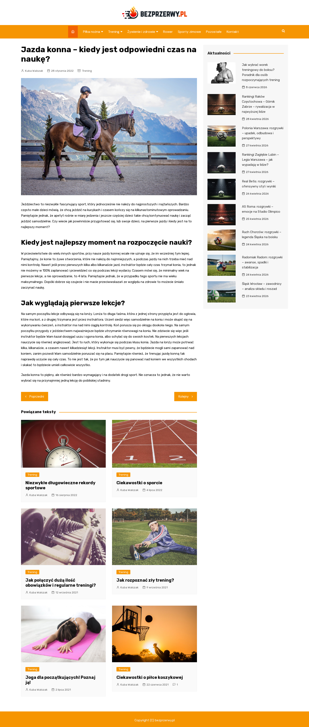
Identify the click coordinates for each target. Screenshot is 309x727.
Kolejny (183, 396)
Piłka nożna (91, 31)
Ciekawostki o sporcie (139, 482)
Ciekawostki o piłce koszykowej (149, 677)
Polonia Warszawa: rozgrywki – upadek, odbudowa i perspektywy (262, 133)
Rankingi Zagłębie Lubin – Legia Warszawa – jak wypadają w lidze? (260, 160)
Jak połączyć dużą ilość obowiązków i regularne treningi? (60, 583)
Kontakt (233, 31)
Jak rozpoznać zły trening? (145, 580)
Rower (168, 31)
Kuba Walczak (34, 70)
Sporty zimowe (189, 31)
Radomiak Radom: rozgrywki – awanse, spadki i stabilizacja (262, 262)
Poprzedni (36, 396)
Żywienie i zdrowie (141, 31)
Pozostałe (214, 31)
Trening (113, 31)
